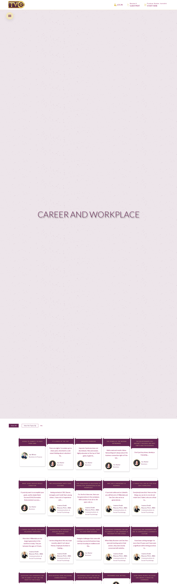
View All (14, 425)
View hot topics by (30, 425)
